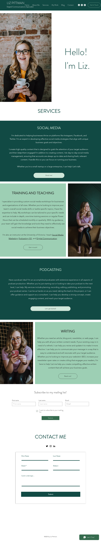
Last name (42, 400)
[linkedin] (54, 446)
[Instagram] (82, 5)
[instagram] (50, 446)
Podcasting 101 (25, 238)
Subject (55, 466)
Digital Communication (47, 238)
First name (15, 400)
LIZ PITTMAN (15, 3)
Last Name (56, 456)
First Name (25, 456)
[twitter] (47, 446)
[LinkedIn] (79, 5)
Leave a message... (28, 475)
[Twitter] (85, 5)
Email (67, 400)
